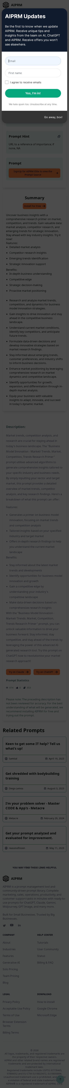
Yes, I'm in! (33, 93)
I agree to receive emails (25, 82)
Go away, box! (53, 117)
